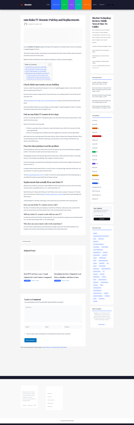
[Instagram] (113, 5)
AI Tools (94, 120)
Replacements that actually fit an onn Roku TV (37, 73)
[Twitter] (110, 5)
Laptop (94, 159)
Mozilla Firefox (96, 277)
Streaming (27, 280)
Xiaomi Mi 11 (101, 298)
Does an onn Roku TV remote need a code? (38, 75)
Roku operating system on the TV (35, 175)
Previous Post (26, 241)
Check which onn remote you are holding (36, 67)
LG (103, 271)
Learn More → (102, 324)
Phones (94, 171)
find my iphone (97, 255)
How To (64, 4)
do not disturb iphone (98, 249)
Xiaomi (95, 298)
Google (95, 258)
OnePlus (104, 277)
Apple (95, 239)
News (93, 167)
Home (48, 4)
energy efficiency (97, 252)
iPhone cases (96, 268)
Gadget (94, 140)
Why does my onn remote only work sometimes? (39, 79)
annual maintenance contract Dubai (101, 236)
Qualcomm (96, 282)
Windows (94, 199)
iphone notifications (106, 268)
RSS (35, 405)
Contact (102, 4)
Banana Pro (96, 241)
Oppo (95, 279)
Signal (101, 285)
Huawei (95, 263)
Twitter (24, 405)
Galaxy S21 (104, 255)
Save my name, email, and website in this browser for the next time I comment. (48, 334)
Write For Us (50, 403)
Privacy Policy (51, 400)
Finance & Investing (96, 136)
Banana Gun (101, 239)
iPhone (93, 156)
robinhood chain (104, 282)
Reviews (78, 4)
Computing (87, 4)
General (94, 148)
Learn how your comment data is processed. (54, 347)
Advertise (50, 406)
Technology (56, 4)
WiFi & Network (95, 195)
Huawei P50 (101, 263)
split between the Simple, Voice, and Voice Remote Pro (41, 101)
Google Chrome (102, 258)
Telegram (106, 293)
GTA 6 (95, 260)
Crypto (93, 132)
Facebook (105, 252)
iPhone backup (102, 266)
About (95, 4)
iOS (107, 263)
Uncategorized (95, 187)
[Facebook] (108, 5)
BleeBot (28, 4)
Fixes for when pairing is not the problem (36, 71)
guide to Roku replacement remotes (52, 194)
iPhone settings (97, 271)
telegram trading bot (98, 296)
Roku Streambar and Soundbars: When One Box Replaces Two (101, 107)
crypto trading (105, 247)
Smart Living (95, 175)
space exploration (97, 287)
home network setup (103, 260)
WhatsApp (107, 296)
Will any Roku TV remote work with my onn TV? (39, 77)
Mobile (72, 4)
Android (94, 124)
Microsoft (95, 274)
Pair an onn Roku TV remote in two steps (36, 69)
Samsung (95, 285)
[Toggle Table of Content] (49, 64)
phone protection (102, 279)
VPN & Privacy (95, 191)
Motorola (102, 274)
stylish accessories (97, 293)
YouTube (95, 301)
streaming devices (97, 290)
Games (93, 144)
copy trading (96, 247)
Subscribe (101, 219)
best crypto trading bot (98, 244)
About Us (50, 393)
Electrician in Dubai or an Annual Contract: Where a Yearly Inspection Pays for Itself (101, 88)
